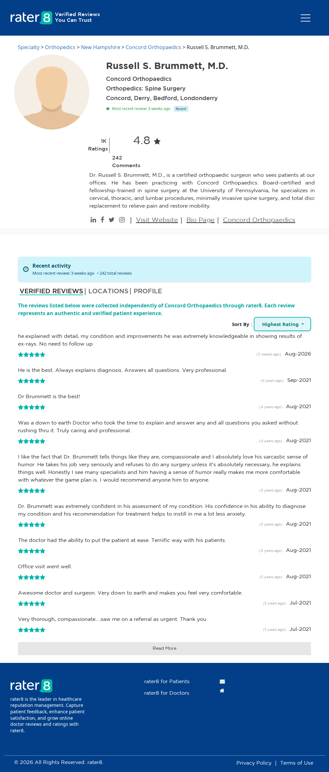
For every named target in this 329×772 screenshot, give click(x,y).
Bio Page (200, 220)
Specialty (29, 47)
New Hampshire (100, 47)
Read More (164, 648)
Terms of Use (296, 763)
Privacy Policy (253, 763)
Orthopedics (60, 47)
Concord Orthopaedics (153, 47)
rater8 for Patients (167, 681)
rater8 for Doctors (166, 693)
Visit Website (157, 220)
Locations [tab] (108, 291)
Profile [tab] (148, 291)
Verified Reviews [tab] (51, 291)
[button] (282, 324)
